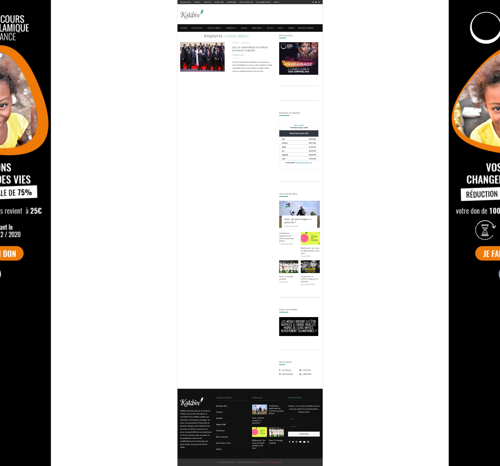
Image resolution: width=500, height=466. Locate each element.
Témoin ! (197, 2)
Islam (243, 28)
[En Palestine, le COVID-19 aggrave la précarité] (310, 266)
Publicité (207, 2)
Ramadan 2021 (185, 2)
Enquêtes (230, 28)
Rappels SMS (219, 2)
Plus (280, 28)
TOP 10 (270, 28)
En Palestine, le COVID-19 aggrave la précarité (309, 279)
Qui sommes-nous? (263, 2)
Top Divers (246, 43)
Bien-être (256, 28)
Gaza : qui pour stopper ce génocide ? (297, 220)
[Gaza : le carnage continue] (288, 266)
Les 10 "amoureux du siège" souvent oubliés (250, 49)
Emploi (276, 2)
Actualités (196, 28)
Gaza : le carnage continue (286, 277)
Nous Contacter (246, 2)
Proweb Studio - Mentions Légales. (271, 462)
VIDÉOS (291, 28)
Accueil (184, 28)
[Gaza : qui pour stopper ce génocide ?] (299, 214)
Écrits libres (214, 28)
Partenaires (231, 2)
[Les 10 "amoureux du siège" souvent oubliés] (202, 57)
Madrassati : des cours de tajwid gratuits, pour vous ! (310, 250)
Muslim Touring (306, 28)
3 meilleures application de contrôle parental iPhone (286, 237)
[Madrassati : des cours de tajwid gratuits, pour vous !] (310, 238)
